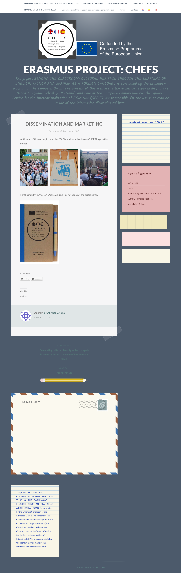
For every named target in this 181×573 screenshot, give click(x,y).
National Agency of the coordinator (144, 193)
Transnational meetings (117, 3)
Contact (134, 10)
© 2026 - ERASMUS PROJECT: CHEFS (90, 567)
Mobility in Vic (64, 370)
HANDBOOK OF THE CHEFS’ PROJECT (41, 10)
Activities (151, 3)
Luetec (131, 188)
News (122, 10)
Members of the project (93, 3)
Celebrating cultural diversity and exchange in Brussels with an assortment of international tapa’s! (64, 352)
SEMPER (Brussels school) (140, 198)
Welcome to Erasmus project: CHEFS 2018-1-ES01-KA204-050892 (51, 3)
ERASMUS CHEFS (54, 312)
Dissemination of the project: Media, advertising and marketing (88, 10)
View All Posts (42, 317)
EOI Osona (133, 182)
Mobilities (137, 3)
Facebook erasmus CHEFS (146, 122)
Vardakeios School (136, 204)
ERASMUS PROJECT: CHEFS (90, 69)
